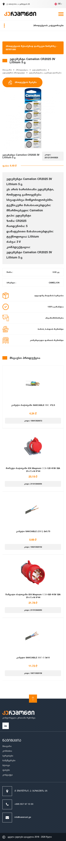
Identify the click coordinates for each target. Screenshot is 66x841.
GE (59, 4)
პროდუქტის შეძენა (26, 82)
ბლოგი (6, 765)
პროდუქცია (22, 70)
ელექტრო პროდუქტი (13, 73)
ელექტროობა (39, 70)
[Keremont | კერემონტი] (18, 713)
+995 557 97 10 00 (23, 804)
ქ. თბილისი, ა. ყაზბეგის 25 (30, 791)
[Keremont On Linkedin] (5, 725)
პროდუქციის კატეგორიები (48, 25)
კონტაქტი (7, 775)
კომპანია (7, 751)
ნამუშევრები (8, 760)
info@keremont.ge (22, 817)
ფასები (6, 770)
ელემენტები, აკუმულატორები (45, 73)
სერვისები (7, 755)
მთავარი (7, 70)
